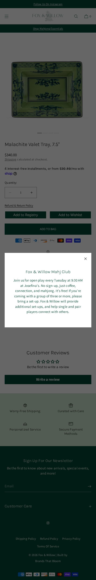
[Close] (85, 259)
